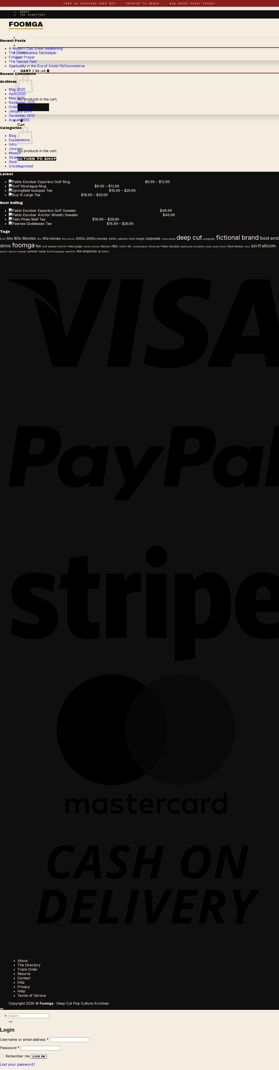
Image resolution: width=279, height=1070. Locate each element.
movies (96, 246)
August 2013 (19, 120)
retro (247, 246)
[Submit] (10, 1021)
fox (38, 246)
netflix (122, 246)
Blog (12, 135)
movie (86, 246)
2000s (80, 238)
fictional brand (237, 237)
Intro (13, 144)
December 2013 (22, 115)
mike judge (75, 246)
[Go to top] (1, 1009)
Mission (15, 153)
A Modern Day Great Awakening (36, 48)
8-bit (3, 239)
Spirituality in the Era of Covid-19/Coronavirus (47, 66)
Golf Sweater (49, 246)
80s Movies (25, 238)
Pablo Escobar (170, 246)
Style (13, 162)
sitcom (269, 245)
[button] (20, 38)
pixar (209, 246)
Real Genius (235, 246)
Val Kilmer (103, 251)
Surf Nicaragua (55, 251)
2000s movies (96, 238)
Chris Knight (136, 238)
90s (39, 239)
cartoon (122, 238)
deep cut (189, 237)
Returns (24, 973)
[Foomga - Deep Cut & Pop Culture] (26, 25)
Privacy (23, 987)
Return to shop (33, 107)
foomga (23, 245)
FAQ (20, 982)
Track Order (27, 969)
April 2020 (17, 94)
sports (3, 251)
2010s (112, 238)
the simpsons (87, 251)
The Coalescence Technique (32, 53)
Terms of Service (31, 995)
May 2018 (17, 98)
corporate (152, 238)
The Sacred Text (22, 61)
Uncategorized (21, 166)
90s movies (52, 238)
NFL (130, 246)
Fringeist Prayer (22, 57)
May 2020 (17, 89)
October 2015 (20, 107)
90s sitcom (68, 239)
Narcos (105, 246)
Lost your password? (17, 1064)
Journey (16, 148)
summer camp (36, 251)
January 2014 (20, 111)
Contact (23, 978)
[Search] (20, 46)
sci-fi (256, 245)
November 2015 (22, 102)
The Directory (32, 14)
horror (62, 246)
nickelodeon (140, 246)
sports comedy (17, 251)
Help (21, 991)
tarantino (70, 251)
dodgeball (209, 239)
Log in (38, 1056)
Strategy (16, 157)
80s (10, 238)
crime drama (168, 239)
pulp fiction (219, 246)
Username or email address (24, 1039)
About (25, 11)
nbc (114, 246)
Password (9, 1048)
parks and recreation (193, 246)
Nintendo (154, 246)
